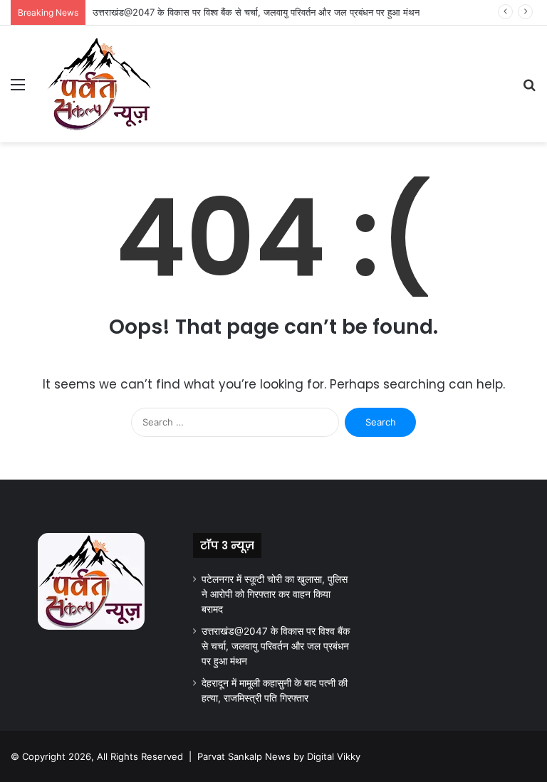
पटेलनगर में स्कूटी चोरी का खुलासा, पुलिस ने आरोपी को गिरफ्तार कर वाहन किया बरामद (275, 594)
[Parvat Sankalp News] (99, 84)
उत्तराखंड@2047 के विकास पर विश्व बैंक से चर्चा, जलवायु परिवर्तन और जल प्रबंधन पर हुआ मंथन (256, 12)
